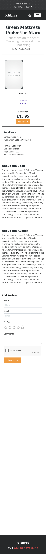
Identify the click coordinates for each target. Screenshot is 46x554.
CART (28, 7)
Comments (9, 333)
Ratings (7, 321)
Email (6, 311)
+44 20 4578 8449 (23, 4)
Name (6, 300)
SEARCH (17, 7)
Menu (38, 15)
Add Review (9, 295)
